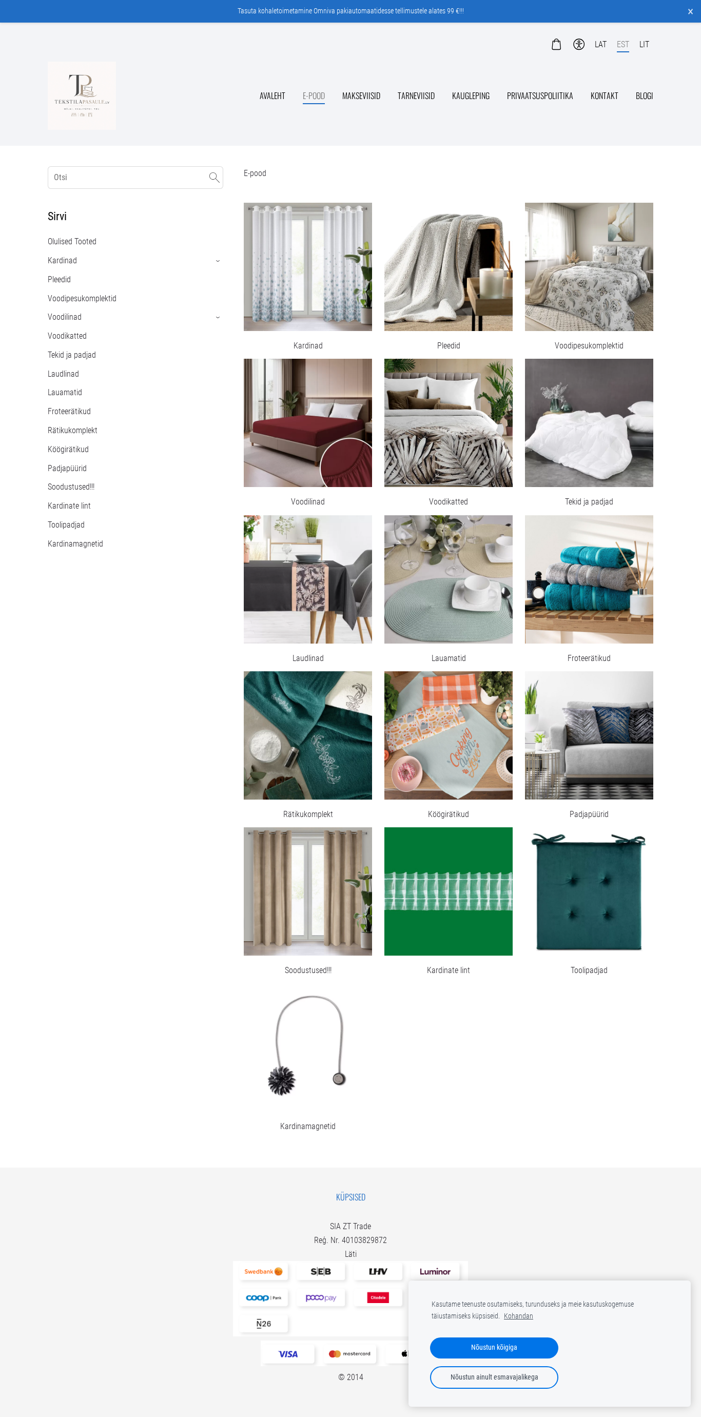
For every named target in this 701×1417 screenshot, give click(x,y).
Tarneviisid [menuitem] (416, 95)
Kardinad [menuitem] (62, 260)
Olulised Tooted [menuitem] (72, 241)
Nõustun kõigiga (494, 1347)
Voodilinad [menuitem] (65, 317)
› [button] (218, 261)
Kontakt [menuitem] (604, 95)
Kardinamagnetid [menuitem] (75, 544)
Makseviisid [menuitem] (361, 95)
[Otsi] (214, 177)
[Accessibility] (579, 44)
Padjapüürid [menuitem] (67, 468)
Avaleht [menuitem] (272, 95)
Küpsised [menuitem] (350, 1197)
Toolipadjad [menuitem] (66, 525)
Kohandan (518, 1316)
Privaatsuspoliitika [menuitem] (540, 95)
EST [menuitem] (623, 44)
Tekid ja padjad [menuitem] (72, 355)
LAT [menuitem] (601, 44)
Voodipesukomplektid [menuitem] (82, 298)
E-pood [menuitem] (314, 95)
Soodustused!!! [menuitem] (71, 487)
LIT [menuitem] (644, 44)
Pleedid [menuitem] (59, 279)
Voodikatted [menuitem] (67, 336)
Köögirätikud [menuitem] (68, 449)
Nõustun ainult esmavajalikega (494, 1377)
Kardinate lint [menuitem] (69, 506)
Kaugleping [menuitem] (471, 95)
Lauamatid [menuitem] (65, 392)
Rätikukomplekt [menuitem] (73, 430)
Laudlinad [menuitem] (63, 374)
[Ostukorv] (556, 44)
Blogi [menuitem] (644, 95)
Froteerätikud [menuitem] (69, 411)
